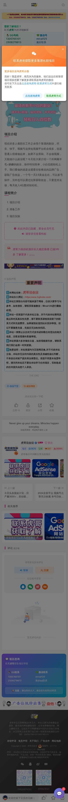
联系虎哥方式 (53, 95)
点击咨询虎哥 (32, 95)
